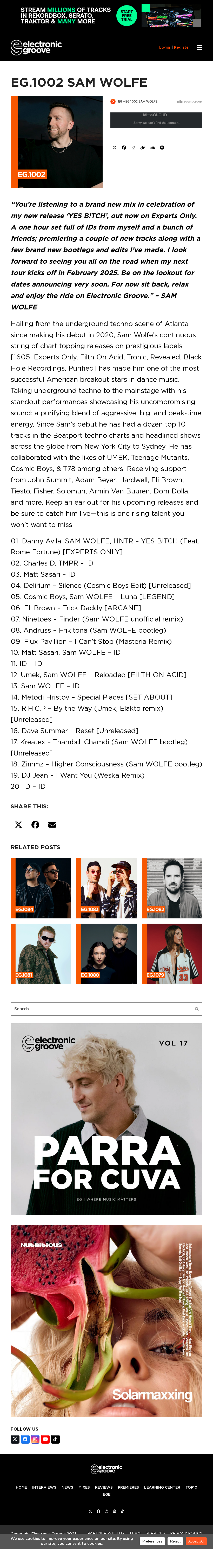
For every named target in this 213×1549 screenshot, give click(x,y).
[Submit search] (197, 1008)
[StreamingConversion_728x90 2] (106, 25)
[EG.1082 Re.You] (172, 887)
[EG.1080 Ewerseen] (106, 952)
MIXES (84, 1487)
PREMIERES (128, 1487)
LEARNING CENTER (162, 1487)
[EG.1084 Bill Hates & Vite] (41, 887)
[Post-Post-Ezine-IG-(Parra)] (106, 1213)
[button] (199, 47)
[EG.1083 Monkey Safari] (106, 887)
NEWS (67, 1487)
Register (182, 47)
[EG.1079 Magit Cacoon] (172, 952)
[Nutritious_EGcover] (106, 1415)
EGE (106, 1494)
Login (164, 47)
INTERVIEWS (44, 1487)
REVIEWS (104, 1487)
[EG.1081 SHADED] (41, 952)
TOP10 (191, 1487)
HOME (21, 1487)
